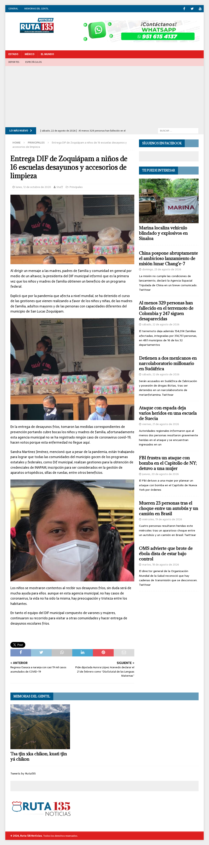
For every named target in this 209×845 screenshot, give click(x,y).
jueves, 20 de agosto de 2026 (160, 474)
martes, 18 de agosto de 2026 (160, 564)
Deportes (13, 62)
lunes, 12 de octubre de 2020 (33, 187)
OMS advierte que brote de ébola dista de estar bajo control (166, 554)
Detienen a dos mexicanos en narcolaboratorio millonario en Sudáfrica (168, 363)
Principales (76, 187)
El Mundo (47, 54)
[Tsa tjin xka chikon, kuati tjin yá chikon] (40, 726)
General (13, 8)
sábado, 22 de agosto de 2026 (160, 324)
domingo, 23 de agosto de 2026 (161, 269)
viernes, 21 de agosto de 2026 (160, 424)
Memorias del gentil (36, 8)
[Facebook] (184, 8)
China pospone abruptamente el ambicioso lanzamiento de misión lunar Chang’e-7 (168, 258)
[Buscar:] (178, 130)
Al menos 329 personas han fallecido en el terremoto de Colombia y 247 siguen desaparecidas (166, 310)
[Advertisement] (104, 96)
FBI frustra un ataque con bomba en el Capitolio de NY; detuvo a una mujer (168, 463)
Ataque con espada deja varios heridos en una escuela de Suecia (168, 413)
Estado (13, 54)
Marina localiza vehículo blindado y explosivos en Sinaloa (163, 233)
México (29, 54)
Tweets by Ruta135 (23, 773)
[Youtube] (200, 8)
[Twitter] (192, 8)
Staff (60, 187)
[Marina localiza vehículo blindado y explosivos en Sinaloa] (169, 201)
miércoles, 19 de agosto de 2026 (162, 519)
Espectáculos (33, 62)
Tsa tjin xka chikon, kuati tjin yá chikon (38, 756)
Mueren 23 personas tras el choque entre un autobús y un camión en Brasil (168, 508)
